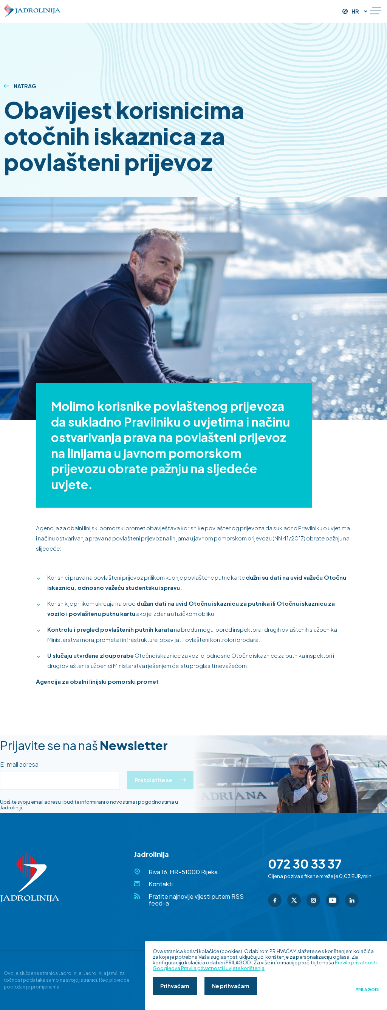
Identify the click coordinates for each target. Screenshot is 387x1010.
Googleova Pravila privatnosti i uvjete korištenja (209, 968)
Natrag (24, 86)
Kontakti (161, 884)
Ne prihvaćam (230, 985)
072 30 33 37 (305, 863)
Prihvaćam (174, 985)
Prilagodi (367, 989)
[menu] (375, 11)
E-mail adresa (19, 764)
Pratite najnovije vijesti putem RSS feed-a (196, 899)
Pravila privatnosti (356, 962)
